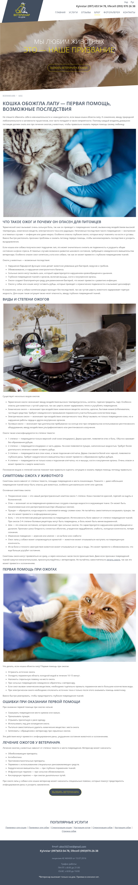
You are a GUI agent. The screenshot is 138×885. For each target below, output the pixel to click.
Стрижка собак (69, 831)
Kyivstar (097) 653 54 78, (91, 6)
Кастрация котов (82, 827)
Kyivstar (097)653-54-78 (54, 851)
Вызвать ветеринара (65, 792)
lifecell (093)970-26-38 (84, 851)
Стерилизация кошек (61, 827)
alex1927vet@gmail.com (72, 846)
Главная (60, 12)
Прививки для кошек (16, 827)
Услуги (73, 12)
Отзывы (86, 12)
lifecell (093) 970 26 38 (121, 6)
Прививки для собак (39, 827)
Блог (97, 12)
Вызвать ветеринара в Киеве (69, 68)
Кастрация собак (123, 827)
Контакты (129, 12)
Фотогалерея (112, 12)
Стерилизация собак (103, 827)
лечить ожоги (113, 559)
